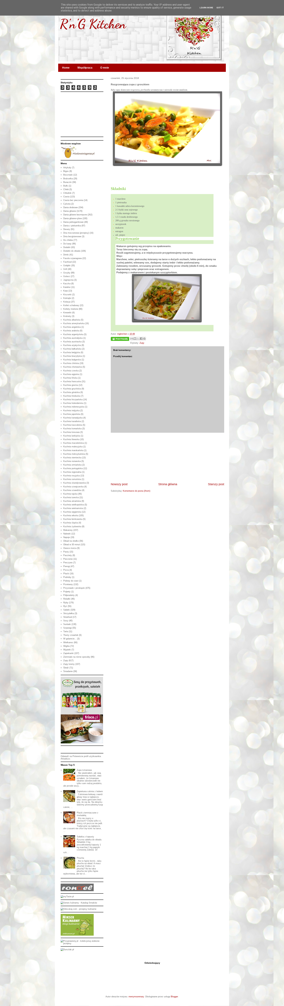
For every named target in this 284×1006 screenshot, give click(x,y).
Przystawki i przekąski (74, 588)
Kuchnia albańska (71, 320)
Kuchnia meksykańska (74, 454)
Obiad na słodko (71, 541)
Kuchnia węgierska (72, 512)
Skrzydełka (68, 613)
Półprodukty (69, 595)
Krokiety (67, 316)
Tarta (65, 631)
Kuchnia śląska (70, 522)
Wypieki (67, 649)
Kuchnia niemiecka (72, 457)
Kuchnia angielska (72, 327)
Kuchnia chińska (71, 363)
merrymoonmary (136, 996)
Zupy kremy (69, 664)
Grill (65, 269)
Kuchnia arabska (71, 330)
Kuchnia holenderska (73, 403)
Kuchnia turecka (71, 497)
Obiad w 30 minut (71, 544)
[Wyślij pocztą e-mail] (131, 338)
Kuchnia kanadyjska (73, 417)
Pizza (66, 570)
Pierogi (66, 566)
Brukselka (68, 178)
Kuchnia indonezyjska (73, 406)
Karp (65, 291)
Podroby (67, 577)
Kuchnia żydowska (72, 526)
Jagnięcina (68, 280)
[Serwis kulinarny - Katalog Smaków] (79, 903)
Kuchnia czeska (71, 370)
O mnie (104, 67)
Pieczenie (68, 559)
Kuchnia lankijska (71, 436)
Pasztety (67, 555)
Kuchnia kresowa (71, 432)
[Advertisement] (167, 457)
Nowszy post (119, 484)
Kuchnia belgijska (71, 352)
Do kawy (67, 243)
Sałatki (66, 610)
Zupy (142, 343)
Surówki (67, 624)
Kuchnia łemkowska (72, 519)
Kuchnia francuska (72, 381)
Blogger (174, 996)
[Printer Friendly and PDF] (120, 339)
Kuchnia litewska (71, 439)
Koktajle (67, 298)
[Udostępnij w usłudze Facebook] (141, 338)
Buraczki (67, 182)
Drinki (66, 254)
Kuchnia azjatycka (72, 345)
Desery (66, 229)
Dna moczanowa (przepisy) (76, 233)
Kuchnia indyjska (71, 410)
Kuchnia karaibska (72, 421)
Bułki (65, 186)
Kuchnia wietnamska (73, 508)
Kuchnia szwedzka (72, 490)
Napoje (66, 537)
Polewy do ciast (70, 581)
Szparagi (67, 628)
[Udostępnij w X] (138, 338)
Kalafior (67, 287)
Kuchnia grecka (70, 385)
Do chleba (68, 240)
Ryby (65, 602)
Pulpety (67, 591)
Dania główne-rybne (72, 218)
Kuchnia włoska (70, 515)
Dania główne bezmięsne (75, 214)
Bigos (66, 171)
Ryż (65, 606)
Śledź (66, 667)
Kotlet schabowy (71, 305)
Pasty (66, 551)
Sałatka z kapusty (85, 836)
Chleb (66, 189)
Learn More (206, 7)
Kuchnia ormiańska (72, 465)
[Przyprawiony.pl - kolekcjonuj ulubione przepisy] (82, 943)
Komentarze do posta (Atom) (136, 491)
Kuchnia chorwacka (72, 367)
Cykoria (67, 204)
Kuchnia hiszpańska (73, 399)
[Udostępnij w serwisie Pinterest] (144, 338)
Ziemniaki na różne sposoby (76, 657)
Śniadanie (68, 671)
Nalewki (67, 533)
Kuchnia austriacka (72, 341)
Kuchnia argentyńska (73, 334)
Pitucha (80, 858)
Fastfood (67, 262)
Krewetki (67, 312)
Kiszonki (67, 294)
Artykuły (67, 167)
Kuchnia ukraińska (72, 501)
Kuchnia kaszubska (72, 425)
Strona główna (167, 484)
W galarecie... (69, 638)
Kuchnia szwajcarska (73, 486)
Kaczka (67, 283)
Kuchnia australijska (73, 338)
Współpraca (84, 67)
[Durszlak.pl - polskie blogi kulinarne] (67, 949)
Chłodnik (67, 193)
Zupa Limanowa (84, 770)
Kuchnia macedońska (73, 443)
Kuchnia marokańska (73, 450)
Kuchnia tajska (70, 494)
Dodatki (67, 247)
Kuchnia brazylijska (72, 356)
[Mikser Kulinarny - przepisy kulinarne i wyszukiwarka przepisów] (77, 935)
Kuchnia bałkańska (72, 349)
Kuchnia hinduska (71, 396)
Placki (66, 573)
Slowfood (67, 617)
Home (66, 67)
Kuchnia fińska (70, 378)
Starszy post (216, 484)
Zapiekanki (68, 653)
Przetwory (68, 584)
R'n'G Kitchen (93, 24)
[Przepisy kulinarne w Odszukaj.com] (78, 909)
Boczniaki (68, 175)
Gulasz (66, 276)
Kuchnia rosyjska (71, 475)
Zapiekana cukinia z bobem (90, 791)
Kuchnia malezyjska (73, 446)
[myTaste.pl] (67, 896)
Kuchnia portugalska (73, 468)
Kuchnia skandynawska (74, 483)
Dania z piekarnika (72, 225)
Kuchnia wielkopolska (73, 504)
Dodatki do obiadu (71, 251)
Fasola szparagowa (72, 258)
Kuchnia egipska (71, 374)
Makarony (68, 530)
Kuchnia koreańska (72, 428)
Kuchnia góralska (71, 392)
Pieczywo (67, 562)
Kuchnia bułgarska (72, 359)
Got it (220, 7)
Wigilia (66, 646)
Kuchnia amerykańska (73, 323)
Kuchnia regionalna (72, 472)
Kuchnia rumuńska (72, 479)
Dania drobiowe (70, 207)
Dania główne (69, 211)
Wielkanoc (68, 642)
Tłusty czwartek (70, 635)
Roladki (66, 599)
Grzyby (66, 272)
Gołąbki (67, 265)
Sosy (65, 620)
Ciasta (66, 196)
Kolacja (66, 302)
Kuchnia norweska (72, 461)
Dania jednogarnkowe (73, 222)
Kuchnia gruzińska (72, 388)
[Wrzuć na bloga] (135, 338)
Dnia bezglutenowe (72, 236)
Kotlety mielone (70, 309)
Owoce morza (69, 548)
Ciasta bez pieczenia (73, 200)
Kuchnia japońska (71, 414)
